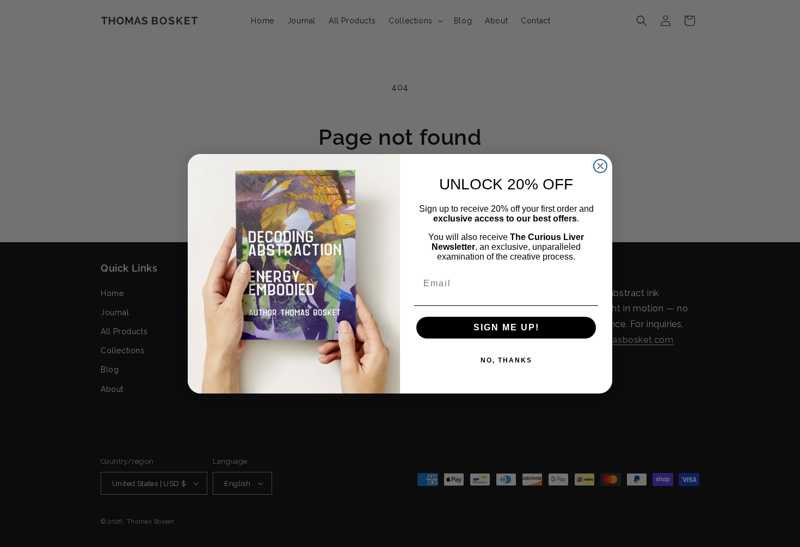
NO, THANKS (506, 360)
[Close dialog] (600, 166)
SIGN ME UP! (506, 327)
